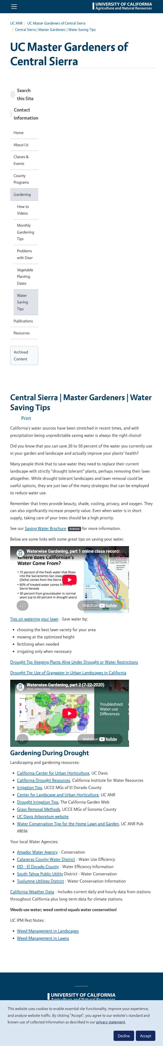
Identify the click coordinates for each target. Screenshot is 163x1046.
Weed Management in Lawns (43, 938)
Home (19, 132)
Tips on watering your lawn (34, 619)
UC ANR (16, 23)
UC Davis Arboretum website (43, 816)
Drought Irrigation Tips (37, 802)
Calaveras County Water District (46, 859)
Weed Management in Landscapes (48, 930)
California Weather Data (32, 891)
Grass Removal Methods (38, 809)
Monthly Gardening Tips (25, 232)
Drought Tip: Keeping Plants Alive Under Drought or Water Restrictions (74, 662)
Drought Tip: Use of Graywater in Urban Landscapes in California (68, 672)
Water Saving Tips (22, 302)
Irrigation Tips (29, 787)
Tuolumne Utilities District (40, 881)
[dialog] (81, 1023)
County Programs (21, 179)
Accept (145, 1035)
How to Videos (23, 210)
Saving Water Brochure (52, 528)
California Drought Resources (43, 780)
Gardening (22, 194)
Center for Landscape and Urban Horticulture (58, 794)
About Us (21, 144)
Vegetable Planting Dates (25, 276)
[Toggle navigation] (14, 6)
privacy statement (110, 1021)
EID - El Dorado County (38, 866)
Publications (23, 320)
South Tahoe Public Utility (40, 873)
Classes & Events (21, 160)
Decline (124, 1035)
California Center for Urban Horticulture (53, 773)
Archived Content (21, 355)
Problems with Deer (25, 254)
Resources (22, 332)
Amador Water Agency (37, 852)
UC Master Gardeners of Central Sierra (56, 23)
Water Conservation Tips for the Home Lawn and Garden (68, 823)
